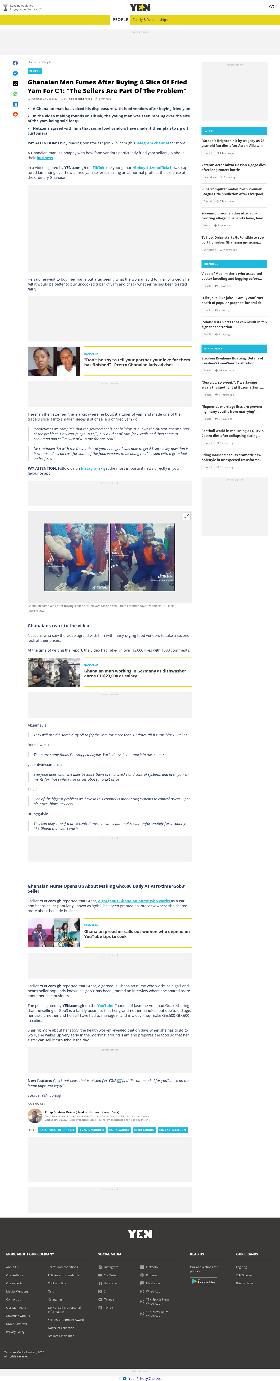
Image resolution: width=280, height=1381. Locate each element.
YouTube (105, 1005)
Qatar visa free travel (57, 1130)
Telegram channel (152, 143)
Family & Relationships (150, 19)
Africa (207, 225)
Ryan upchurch (92, 1130)
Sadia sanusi (119, 1130)
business (45, 157)
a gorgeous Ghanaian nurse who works (134, 900)
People (120, 19)
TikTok (98, 167)
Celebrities (210, 177)
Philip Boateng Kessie (80, 98)
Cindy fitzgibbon (172, 1130)
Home (32, 62)
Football (208, 153)
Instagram (90, 468)
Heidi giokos (144, 1130)
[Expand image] (187, 516)
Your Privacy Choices (145, 1378)
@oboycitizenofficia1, (152, 167)
